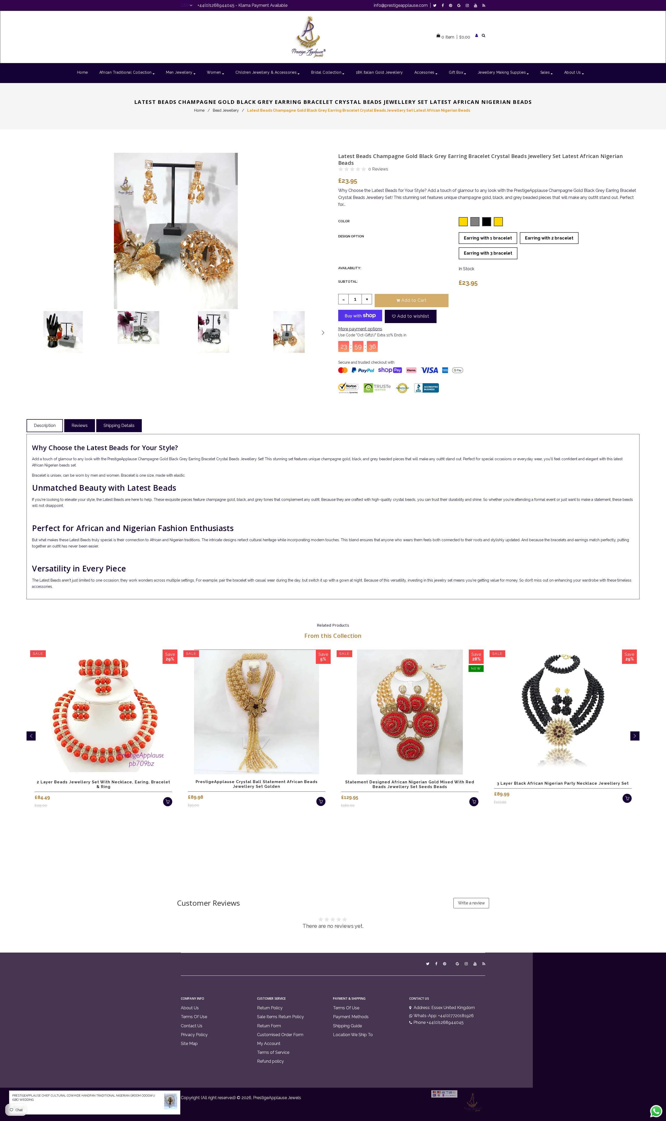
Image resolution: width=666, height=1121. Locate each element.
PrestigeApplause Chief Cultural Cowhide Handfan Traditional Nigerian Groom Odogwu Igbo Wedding (83, 1098)
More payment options (360, 328)
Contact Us (191, 1025)
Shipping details (119, 425)
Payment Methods (351, 1016)
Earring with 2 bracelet (549, 238)
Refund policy (270, 1061)
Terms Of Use (194, 1016)
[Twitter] (436, 5)
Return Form (269, 1025)
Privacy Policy (194, 1034)
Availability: (349, 268)
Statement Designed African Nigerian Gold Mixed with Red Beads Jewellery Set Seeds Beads (409, 784)
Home (199, 110)
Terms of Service (273, 1052)
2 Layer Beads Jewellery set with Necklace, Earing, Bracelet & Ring (103, 784)
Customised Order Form (280, 1034)
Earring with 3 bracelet (488, 253)
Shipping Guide (347, 1025)
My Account (268, 1043)
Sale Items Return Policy (280, 1016)
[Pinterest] (452, 5)
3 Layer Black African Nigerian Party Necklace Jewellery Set (563, 783)
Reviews (80, 425)
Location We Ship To (353, 1034)
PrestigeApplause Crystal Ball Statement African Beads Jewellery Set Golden (257, 784)
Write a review (471, 902)
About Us (190, 1007)
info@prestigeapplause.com (401, 5)
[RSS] (483, 5)
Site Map (189, 1043)
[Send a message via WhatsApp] (656, 1111)
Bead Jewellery (226, 110)
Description (45, 425)
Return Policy (270, 1007)
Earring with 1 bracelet (488, 238)
